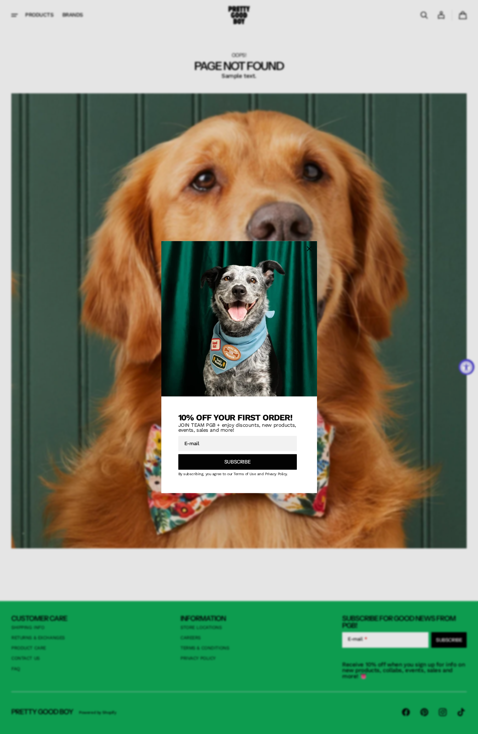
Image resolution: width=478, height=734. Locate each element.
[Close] (309, 248)
